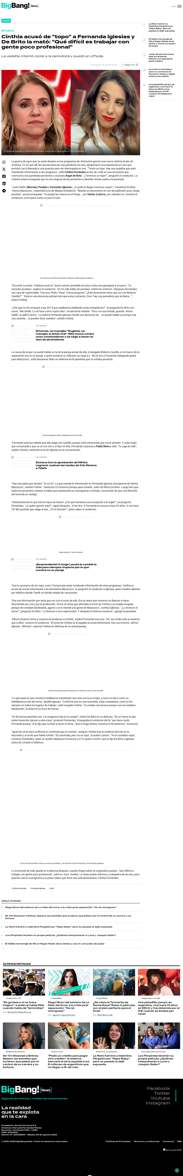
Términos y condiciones (147, 1141)
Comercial (168, 1141)
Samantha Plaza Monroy (19, 1012)
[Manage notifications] (177, 1170)
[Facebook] (3, 176)
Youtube (160, 1098)
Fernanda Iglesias (38, 888)
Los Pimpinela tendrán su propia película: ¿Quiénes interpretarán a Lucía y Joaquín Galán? (60, 935)
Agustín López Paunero (63, 1015)
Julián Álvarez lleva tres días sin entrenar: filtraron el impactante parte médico (161, 58)
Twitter (162, 1093)
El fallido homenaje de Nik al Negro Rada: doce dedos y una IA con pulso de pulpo (54, 943)
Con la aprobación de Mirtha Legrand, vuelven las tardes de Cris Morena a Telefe (66, 465)
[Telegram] (3, 190)
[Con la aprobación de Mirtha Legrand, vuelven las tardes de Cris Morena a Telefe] (22, 467)
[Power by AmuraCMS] (172, 1150)
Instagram (158, 1103)
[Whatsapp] (3, 162)
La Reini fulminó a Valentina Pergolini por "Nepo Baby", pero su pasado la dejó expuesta (58, 927)
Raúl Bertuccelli (105, 1015)
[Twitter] (3, 169)
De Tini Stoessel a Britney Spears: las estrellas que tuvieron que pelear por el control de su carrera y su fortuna (68, 917)
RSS (179, 1141)
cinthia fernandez (20, 888)
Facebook (158, 1088)
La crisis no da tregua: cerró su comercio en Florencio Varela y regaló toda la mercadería (162, 73)
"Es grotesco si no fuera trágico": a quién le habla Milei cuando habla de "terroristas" (23, 1005)
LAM (52, 888)
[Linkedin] (3, 183)
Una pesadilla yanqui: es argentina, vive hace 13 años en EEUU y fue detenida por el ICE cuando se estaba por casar (162, 90)
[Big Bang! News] (20, 6)
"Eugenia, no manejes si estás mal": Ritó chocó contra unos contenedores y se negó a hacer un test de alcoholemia (65, 335)
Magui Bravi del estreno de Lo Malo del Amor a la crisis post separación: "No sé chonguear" (61, 907)
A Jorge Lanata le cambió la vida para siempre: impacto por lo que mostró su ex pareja (66, 567)
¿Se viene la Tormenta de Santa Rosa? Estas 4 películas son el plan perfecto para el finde (114, 1007)
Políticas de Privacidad (118, 1141)
